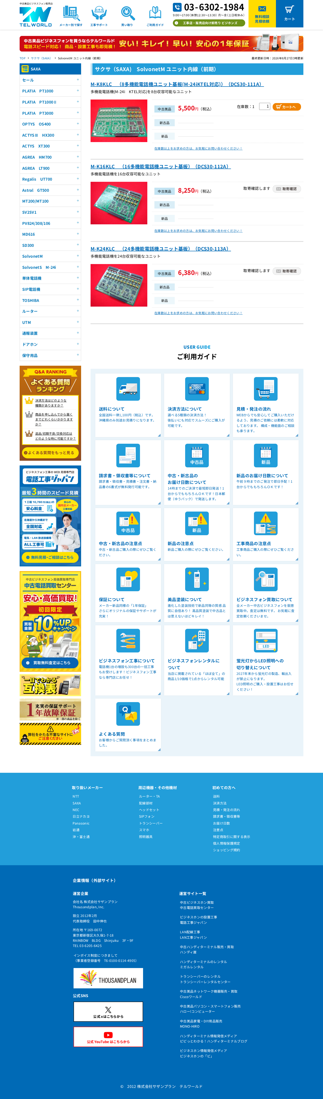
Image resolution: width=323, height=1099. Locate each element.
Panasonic (81, 823)
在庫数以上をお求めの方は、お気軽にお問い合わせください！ (198, 148)
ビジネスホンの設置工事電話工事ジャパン (198, 920)
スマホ (144, 829)
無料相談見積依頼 (262, 19)
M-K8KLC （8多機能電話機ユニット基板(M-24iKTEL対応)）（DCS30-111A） (177, 84)
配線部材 (146, 803)
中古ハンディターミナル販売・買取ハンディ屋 (207, 949)
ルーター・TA (149, 796)
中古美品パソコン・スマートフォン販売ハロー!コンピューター (210, 1009)
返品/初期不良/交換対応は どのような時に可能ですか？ (55, 436)
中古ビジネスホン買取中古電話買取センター (197, 905)
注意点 (218, 829)
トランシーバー (151, 823)
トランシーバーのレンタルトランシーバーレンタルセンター (205, 979)
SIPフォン (146, 816)
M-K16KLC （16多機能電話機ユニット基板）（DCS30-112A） (161, 166)
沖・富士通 (81, 836)
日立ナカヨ (81, 816)
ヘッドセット (149, 809)
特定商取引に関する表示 (231, 836)
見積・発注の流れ (226, 809)
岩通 (76, 829)
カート (289, 18)
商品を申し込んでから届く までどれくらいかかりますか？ (54, 419)
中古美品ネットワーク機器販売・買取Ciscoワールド (208, 994)
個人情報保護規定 (226, 843)
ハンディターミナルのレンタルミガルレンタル (203, 964)
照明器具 (146, 836)
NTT (76, 796)
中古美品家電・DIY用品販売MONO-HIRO (201, 1024)
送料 (216, 796)
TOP (23, 58)
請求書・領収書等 (226, 816)
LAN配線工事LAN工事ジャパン (193, 934)
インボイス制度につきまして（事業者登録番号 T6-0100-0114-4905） (106, 958)
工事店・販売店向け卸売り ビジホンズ (210, 23)
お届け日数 (221, 823)
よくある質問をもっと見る (51, 452)
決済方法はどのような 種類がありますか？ (51, 403)
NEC (76, 809)
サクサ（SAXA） (41, 58)
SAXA (77, 803)
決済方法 (220, 803)
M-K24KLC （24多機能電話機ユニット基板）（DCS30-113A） (161, 248)
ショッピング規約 (226, 849)
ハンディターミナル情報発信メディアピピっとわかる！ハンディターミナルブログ (213, 1038)
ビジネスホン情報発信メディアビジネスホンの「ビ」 (203, 1053)
